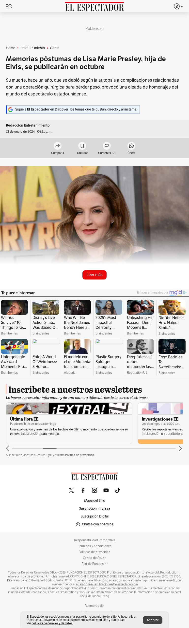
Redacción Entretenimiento (28, 125)
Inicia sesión (30, 434)
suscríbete (172, 434)
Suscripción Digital (95, 516)
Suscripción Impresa (94, 508)
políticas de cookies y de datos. (52, 623)
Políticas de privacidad (94, 552)
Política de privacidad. (80, 455)
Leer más (94, 275)
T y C (49, 455)
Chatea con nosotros (97, 524)
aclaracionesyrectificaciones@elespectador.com (107, 584)
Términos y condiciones (94, 546)
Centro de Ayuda (94, 558)
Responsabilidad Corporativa (94, 540)
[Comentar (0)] (107, 146)
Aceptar (152, 620)
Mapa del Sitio (94, 501)
